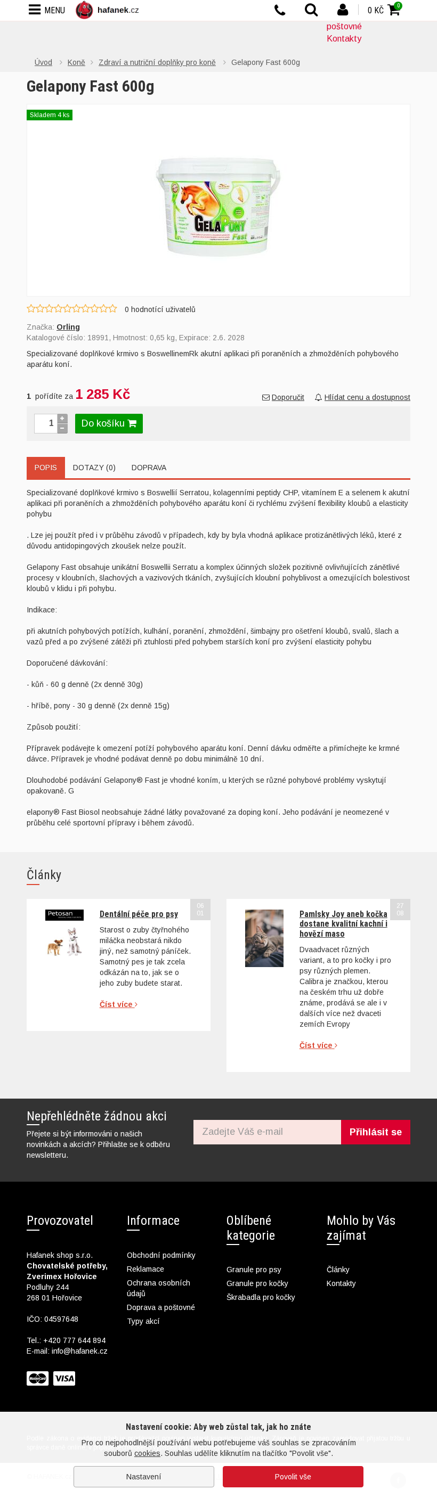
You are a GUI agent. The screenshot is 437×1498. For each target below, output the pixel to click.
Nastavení (143, 1476)
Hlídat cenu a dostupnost (367, 397)
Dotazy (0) (94, 467)
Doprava (149, 467)
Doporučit (288, 397)
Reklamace (145, 1269)
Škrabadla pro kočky (260, 1297)
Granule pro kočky (257, 1283)
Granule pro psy (253, 1269)
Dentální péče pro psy (139, 914)
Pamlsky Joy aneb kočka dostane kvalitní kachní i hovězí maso (343, 924)
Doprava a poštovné (161, 1307)
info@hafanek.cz (80, 1351)
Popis (46, 467)
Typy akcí (143, 1321)
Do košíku (104, 423)
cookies (147, 1453)
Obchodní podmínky (161, 1255)
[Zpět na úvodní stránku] (109, 10)
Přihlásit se (376, 1132)
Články (338, 1269)
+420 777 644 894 (74, 1340)
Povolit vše (293, 1476)
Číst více (117, 1004)
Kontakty (344, 38)
